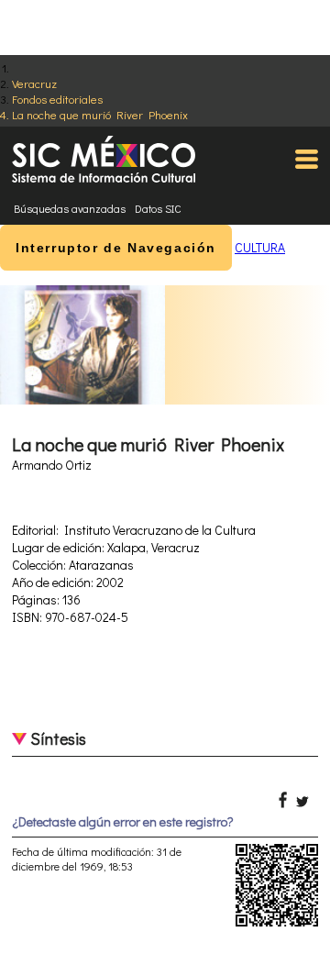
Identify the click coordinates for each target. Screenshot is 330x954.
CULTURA (260, 247)
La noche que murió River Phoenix (100, 114)
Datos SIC (158, 208)
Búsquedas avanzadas (70, 208)
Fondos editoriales (57, 98)
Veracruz (34, 83)
